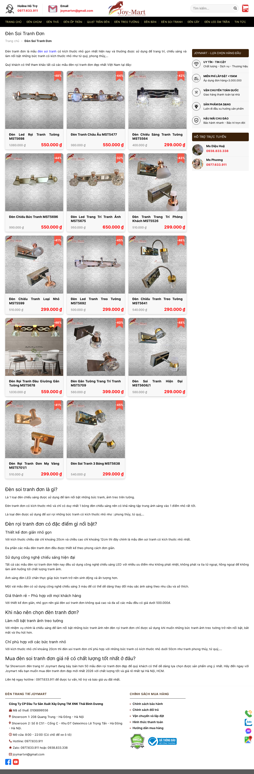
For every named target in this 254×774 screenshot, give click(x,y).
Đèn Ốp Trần (73, 21)
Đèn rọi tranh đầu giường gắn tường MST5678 (34, 383)
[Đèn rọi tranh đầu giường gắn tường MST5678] (34, 347)
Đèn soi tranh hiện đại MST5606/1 (157, 383)
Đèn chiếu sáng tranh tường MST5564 (157, 136)
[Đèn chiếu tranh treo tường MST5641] (157, 265)
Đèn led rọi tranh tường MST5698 (34, 136)
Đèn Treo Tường (126, 21)
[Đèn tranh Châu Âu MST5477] (96, 100)
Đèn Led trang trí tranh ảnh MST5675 (96, 219)
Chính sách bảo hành (148, 704)
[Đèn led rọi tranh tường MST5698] (34, 100)
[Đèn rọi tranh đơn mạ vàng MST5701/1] (34, 429)
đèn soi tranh (47, 51)
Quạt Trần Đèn (98, 21)
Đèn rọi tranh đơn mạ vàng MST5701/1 (34, 465)
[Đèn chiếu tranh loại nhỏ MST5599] (34, 265)
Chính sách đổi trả (146, 710)
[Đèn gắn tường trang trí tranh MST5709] (96, 347)
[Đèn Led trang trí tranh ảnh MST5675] (96, 182)
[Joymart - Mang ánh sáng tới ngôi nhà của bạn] (127, 8)
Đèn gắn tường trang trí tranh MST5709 (96, 383)
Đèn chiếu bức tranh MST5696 (33, 217)
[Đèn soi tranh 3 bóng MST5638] (96, 429)
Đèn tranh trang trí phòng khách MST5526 (157, 219)
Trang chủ (13, 21)
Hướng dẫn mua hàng (148, 728)
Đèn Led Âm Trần (217, 21)
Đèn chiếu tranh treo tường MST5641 (157, 301)
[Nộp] (235, 8)
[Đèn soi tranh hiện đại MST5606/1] (157, 347)
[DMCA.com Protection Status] (137, 741)
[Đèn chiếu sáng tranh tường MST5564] (157, 100)
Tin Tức (240, 21)
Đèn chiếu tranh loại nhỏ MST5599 (34, 301)
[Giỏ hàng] (245, 8)
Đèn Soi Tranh (172, 21)
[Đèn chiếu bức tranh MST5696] (34, 182)
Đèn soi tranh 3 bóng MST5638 (95, 463)
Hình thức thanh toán (148, 722)
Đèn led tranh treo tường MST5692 (96, 301)
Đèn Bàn (150, 21)
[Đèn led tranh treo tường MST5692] (96, 265)
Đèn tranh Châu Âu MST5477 (94, 134)
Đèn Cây (194, 21)
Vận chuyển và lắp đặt (148, 716)
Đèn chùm (34, 21)
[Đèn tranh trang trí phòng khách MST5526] (157, 182)
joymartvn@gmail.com (28, 754)
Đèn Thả (52, 21)
